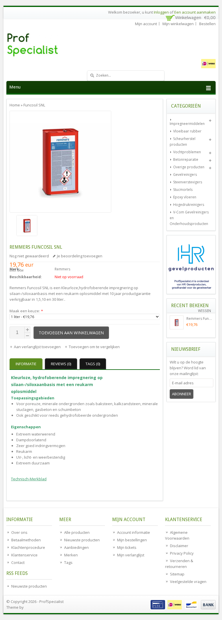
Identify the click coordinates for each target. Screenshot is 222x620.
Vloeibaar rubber (187, 131)
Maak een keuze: (26, 310)
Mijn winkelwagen (178, 23)
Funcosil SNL (34, 105)
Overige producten (188, 167)
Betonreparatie (185, 159)
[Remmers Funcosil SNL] (60, 226)
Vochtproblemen (187, 152)
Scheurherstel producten (182, 141)
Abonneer (181, 393)
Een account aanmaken (195, 12)
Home (15, 105)
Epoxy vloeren (184, 197)
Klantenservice (24, 555)
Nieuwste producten (29, 586)
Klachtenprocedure (28, 547)
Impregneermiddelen (187, 123)
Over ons (19, 532)
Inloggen (161, 12)
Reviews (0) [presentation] (61, 363)
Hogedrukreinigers (188, 204)
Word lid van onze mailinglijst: (188, 367)
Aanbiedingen (76, 547)
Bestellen (207, 23)
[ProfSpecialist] (49, 45)
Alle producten (77, 532)
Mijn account (146, 23)
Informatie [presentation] (26, 363)
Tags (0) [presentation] (93, 363)
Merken (71, 555)
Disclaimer (179, 545)
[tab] (27, 363)
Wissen (204, 311)
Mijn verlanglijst (130, 555)
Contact (18, 562)
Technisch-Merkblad (29, 478)
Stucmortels (183, 189)
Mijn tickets (126, 547)
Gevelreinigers (185, 174)
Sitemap (177, 574)
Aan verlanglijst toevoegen (38, 346)
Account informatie (133, 532)
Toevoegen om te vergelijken (94, 346)
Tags (68, 562)
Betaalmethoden (26, 539)
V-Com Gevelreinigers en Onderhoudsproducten (189, 218)
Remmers (62, 269)
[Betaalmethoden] (182, 607)
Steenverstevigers (187, 182)
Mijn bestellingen (132, 539)
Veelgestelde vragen (188, 581)
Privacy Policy (182, 553)
